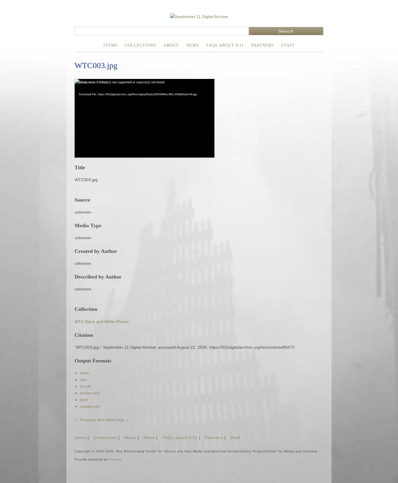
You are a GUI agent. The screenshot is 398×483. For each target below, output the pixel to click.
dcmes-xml (90, 393)
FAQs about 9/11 (225, 45)
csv (83, 379)
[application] (144, 118)
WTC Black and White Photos (102, 321)
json (83, 399)
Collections (140, 45)
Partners (262, 45)
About (171, 45)
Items (110, 45)
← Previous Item (90, 419)
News (192, 45)
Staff (288, 45)
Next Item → (117, 419)
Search (286, 31)
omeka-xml (90, 406)
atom (84, 373)
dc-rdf (85, 386)
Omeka (115, 459)
